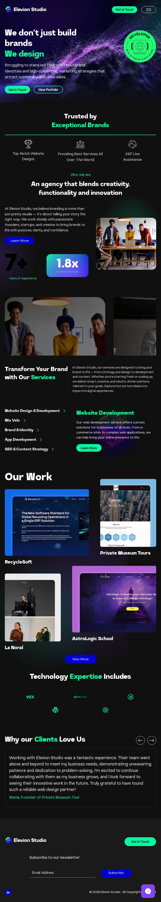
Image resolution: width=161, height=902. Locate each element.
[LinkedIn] (8, 892)
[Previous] (140, 740)
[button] (148, 9)
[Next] (151, 740)
